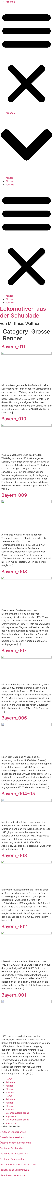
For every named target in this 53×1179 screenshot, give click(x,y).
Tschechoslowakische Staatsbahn (18, 1164)
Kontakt (10, 184)
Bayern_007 (14, 650)
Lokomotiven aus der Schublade (23, 312)
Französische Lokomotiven (14, 1169)
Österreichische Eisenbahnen (15, 1142)
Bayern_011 (13, 346)
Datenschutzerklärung (17, 1112)
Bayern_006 (14, 718)
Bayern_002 (14, 926)
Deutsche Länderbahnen (13, 1131)
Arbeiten (10, 1)
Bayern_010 (13, 418)
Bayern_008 (14, 571)
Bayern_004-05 (18, 793)
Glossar (10, 181)
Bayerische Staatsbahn (12, 1137)
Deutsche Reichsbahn (11, 1148)
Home (9, 1078)
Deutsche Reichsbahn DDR (14, 1153)
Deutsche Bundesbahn (12, 1159)
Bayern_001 (13, 995)
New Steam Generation (12, 1175)
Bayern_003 (14, 855)
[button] (26, 57)
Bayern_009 (14, 495)
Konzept (10, 177)
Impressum (11, 1116)
